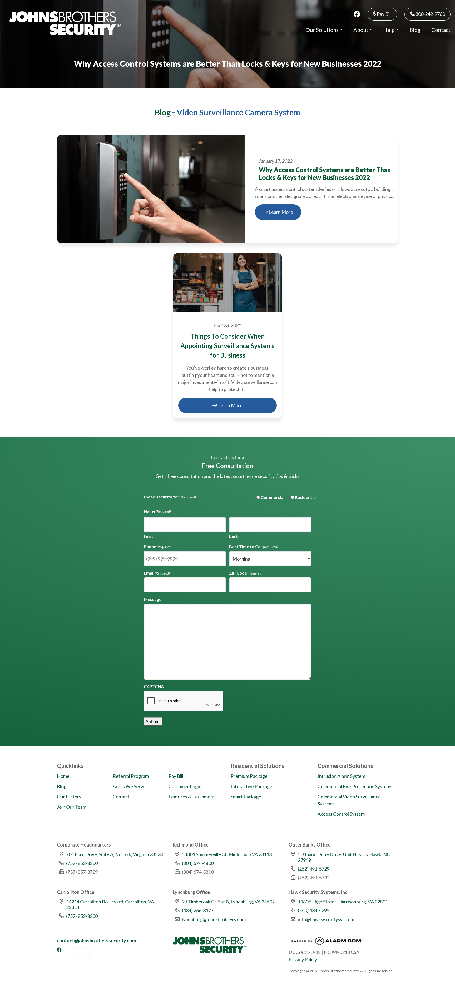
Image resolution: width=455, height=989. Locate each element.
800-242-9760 (430, 14)
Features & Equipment (192, 796)
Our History (69, 796)
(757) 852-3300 (82, 863)
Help (389, 30)
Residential (301, 497)
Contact (441, 30)
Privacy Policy (303, 959)
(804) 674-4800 (198, 863)
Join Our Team (71, 807)
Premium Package (249, 776)
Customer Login (185, 786)
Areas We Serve (129, 786)
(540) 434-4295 (313, 910)
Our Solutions (323, 30)
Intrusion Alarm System (341, 776)
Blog (415, 30)
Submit (153, 721)
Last (233, 535)
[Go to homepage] (65, 23)
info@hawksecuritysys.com (326, 919)
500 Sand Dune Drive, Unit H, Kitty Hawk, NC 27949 (344, 857)
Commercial (268, 497)
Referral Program (131, 776)
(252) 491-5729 (313, 869)
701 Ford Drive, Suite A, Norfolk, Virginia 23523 (114, 854)
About (361, 30)
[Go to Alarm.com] (325, 942)
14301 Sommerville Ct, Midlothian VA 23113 (227, 854)
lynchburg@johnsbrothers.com (214, 919)
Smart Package (246, 796)
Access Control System (341, 814)
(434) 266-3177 (198, 910)
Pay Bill (384, 14)
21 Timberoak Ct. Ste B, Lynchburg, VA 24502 (228, 901)
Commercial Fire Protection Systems (355, 786)
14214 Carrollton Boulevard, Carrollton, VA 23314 (110, 904)
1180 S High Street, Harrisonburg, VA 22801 (343, 901)
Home (63, 776)
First (148, 535)
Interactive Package (251, 786)
